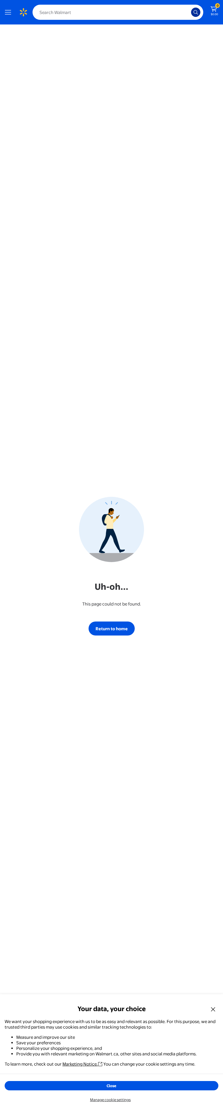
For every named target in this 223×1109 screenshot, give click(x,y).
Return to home (112, 628)
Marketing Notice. (80, 1064)
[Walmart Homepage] (23, 12)
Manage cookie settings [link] (110, 1099)
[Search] (195, 12)
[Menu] (9, 12)
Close (111, 1085)
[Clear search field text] (188, 12)
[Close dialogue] (213, 1009)
